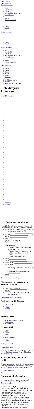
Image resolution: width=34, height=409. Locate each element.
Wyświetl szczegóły (24, 367)
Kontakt (7, 28)
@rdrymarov (9, 322)
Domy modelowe (10, 337)
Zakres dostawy (9, 15)
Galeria (7, 334)
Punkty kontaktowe (7, 5)
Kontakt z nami (9, 323)
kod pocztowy (9, 264)
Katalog (7, 26)
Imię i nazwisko (10, 234)
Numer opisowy (10, 262)
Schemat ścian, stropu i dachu (13, 13)
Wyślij (7, 274)
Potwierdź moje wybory (20, 407)
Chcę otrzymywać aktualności (19, 255)
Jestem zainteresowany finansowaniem (21, 251)
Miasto (7, 260)
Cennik (7, 332)
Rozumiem (11, 370)
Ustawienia (4, 370)
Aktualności (8, 10)
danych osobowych (14, 273)
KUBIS (7, 306)
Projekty (7, 18)
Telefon (7, 236)
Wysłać (7, 290)
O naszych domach (10, 20)
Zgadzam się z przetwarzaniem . (18, 272)
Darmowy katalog (6, 33)
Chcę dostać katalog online (18, 257)
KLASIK (7, 309)
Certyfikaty (8, 11)
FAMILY (7, 308)
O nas (6, 8)
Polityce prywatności (12, 352)
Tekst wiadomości (10, 245)
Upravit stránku (5, 1)
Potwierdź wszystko (7, 407)
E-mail (7, 238)
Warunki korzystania (7, 347)
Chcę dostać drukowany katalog (19, 253)
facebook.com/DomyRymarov (14, 320)
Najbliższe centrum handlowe (14, 240)
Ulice (7, 258)
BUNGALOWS (9, 304)
